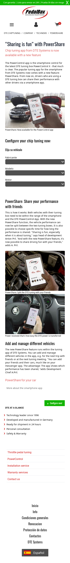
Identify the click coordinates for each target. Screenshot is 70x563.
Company (28, 33)
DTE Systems (35, 541)
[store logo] (35, 13)
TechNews (41, 33)
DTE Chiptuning (12, 33)
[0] (57, 24)
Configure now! (56, 403)
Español (38, 553)
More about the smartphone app (24, 388)
